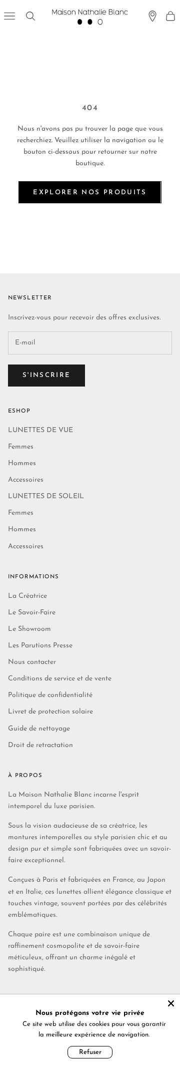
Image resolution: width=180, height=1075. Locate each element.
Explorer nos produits (89, 192)
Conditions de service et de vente (60, 678)
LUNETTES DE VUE (40, 430)
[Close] (171, 1003)
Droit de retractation (40, 745)
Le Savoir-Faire (32, 612)
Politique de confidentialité (50, 695)
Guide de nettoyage (39, 729)
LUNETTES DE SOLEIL (46, 496)
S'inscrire (46, 375)
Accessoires (26, 480)
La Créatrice (27, 596)
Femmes (21, 447)
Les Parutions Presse (40, 645)
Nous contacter (32, 662)
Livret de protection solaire (50, 711)
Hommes (22, 463)
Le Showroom (29, 629)
